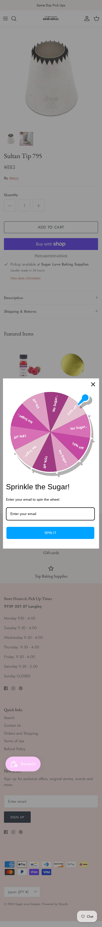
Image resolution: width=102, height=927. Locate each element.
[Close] (93, 384)
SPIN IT (50, 533)
